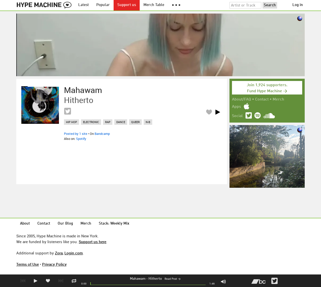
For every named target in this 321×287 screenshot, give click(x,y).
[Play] (217, 112)
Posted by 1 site (75, 133)
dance (120, 122)
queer (135, 122)
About (25, 224)
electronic (91, 122)
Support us (126, 5)
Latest (83, 5)
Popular (103, 5)
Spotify (81, 138)
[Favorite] (208, 112)
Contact (262, 100)
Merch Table (153, 5)
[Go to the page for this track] (40, 105)
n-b (148, 122)
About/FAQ (241, 100)
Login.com (73, 252)
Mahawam (137, 278)
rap (107, 122)
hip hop (71, 122)
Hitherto (155, 278)
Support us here (92, 241)
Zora (59, 252)
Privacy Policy (54, 264)
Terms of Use (27, 264)
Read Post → (173, 279)
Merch (278, 100)
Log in (297, 5)
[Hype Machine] (45, 5)
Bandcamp (102, 133)
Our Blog (65, 224)
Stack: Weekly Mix (114, 224)
